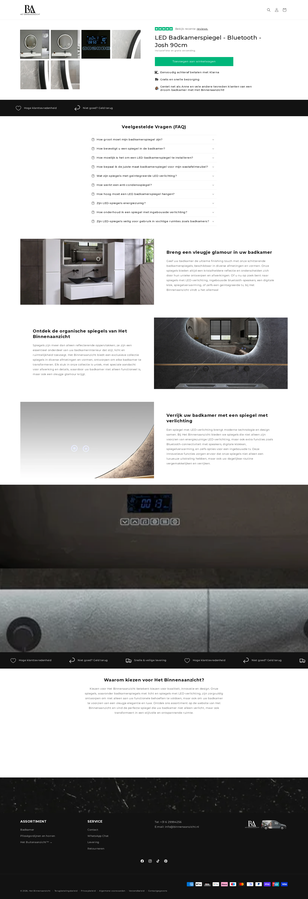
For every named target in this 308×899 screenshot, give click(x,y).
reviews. (202, 28)
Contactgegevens (157, 891)
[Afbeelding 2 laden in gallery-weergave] (65, 44)
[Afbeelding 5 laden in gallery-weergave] (34, 74)
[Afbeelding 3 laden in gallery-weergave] (95, 44)
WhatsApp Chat (98, 836)
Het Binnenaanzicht (39, 891)
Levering (93, 842)
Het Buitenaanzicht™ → (36, 842)
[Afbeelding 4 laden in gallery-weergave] (126, 44)
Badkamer (27, 829)
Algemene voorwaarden (112, 891)
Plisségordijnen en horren (37, 836)
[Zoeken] (269, 10)
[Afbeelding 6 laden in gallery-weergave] (65, 74)
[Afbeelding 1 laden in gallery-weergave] (34, 44)
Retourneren (96, 848)
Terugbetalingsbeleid (66, 891)
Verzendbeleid (137, 891)
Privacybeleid (88, 891)
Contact (93, 829)
